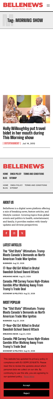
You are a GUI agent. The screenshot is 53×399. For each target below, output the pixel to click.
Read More (29, 376)
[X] (22, 233)
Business (7, 263)
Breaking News (10, 276)
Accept (26, 385)
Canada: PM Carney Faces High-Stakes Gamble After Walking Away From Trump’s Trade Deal (26, 285)
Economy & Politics (13, 293)
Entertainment (11, 143)
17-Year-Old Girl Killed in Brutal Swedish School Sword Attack (21, 270)
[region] (26, 376)
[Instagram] (14, 233)
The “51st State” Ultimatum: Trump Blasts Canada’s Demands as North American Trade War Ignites (24, 255)
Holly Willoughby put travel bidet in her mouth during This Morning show (24, 133)
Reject (27, 393)
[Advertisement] (26, 61)
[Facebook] (6, 233)
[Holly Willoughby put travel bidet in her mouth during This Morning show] (26, 109)
